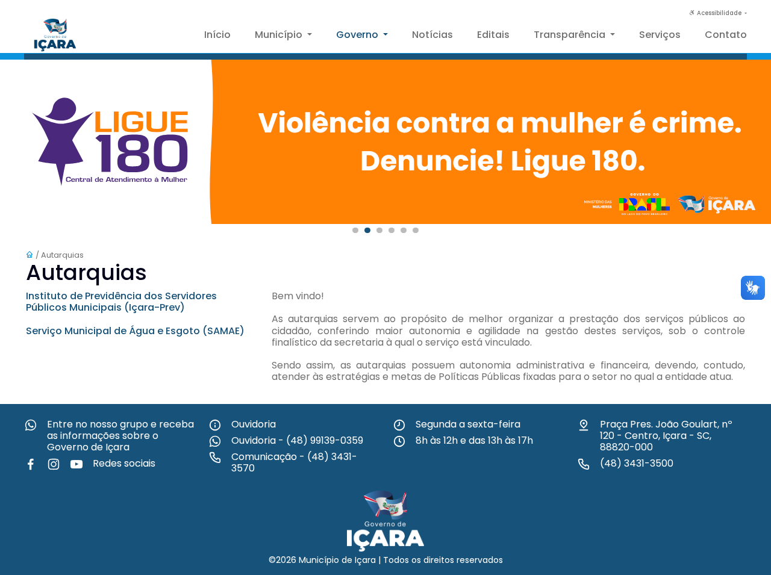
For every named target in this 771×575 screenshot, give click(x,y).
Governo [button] (358, 35)
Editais (493, 35)
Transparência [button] (571, 35)
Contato (726, 35)
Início (217, 35)
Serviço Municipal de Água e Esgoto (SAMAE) (135, 331)
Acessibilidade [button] (719, 13)
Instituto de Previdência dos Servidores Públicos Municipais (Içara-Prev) (121, 301)
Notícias (432, 35)
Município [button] (280, 35)
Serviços (660, 35)
